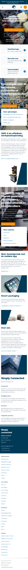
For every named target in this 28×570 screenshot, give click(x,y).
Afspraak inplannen (6, 464)
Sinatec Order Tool (5, 544)
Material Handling (8, 240)
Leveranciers (4, 552)
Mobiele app (6, 122)
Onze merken (4, 493)
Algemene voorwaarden (6, 562)
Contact (3, 478)
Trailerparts (4, 521)
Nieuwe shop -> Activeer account (14, 30)
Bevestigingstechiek (6, 513)
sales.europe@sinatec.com (7, 446)
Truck (4, 235)
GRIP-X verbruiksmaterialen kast (11, 117)
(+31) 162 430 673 (5, 448)
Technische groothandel (9, 243)
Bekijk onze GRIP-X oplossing (14, 35)
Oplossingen (4, 487)
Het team (3, 501)
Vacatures (3, 495)
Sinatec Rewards (5, 541)
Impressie (3, 498)
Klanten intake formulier (7, 536)
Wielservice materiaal (6, 515)
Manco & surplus (5, 470)
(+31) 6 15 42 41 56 (6, 450)
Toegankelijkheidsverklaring (6, 567)
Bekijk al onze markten (8, 224)
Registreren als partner (7, 538)
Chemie (3, 524)
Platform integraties (8, 120)
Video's (3, 475)
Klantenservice (5, 459)
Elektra (3, 510)
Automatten (4, 518)
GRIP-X (2, 529)
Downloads (4, 472)
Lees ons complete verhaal (8, 351)
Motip (2, 526)
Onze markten (4, 490)
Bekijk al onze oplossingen (9, 106)
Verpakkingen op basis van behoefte (12, 114)
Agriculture (6, 238)
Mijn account (4, 555)
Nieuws (3, 503)
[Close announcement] (26, 2)
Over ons (3, 484)
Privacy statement (5, 565)
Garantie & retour (5, 467)
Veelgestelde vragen (6, 461)
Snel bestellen (4, 546)
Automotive (6, 232)
